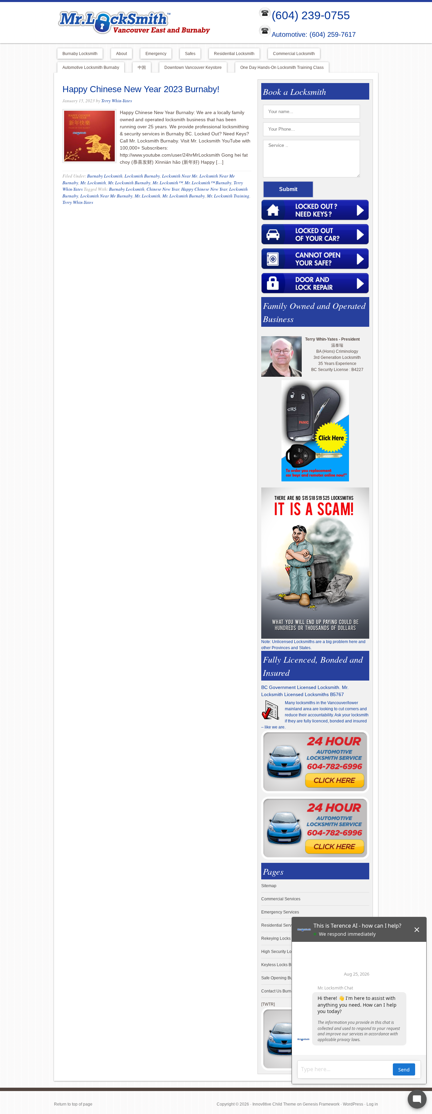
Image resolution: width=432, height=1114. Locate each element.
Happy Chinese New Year (204, 189)
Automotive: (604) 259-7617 (314, 34)
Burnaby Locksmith (80, 53)
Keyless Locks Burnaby (282, 964)
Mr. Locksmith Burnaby (129, 183)
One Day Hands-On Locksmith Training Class (282, 67)
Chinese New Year (162, 189)
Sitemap (268, 885)
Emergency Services (280, 912)
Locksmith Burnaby (142, 176)
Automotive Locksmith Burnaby (90, 67)
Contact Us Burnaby (279, 991)
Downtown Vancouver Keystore (193, 67)
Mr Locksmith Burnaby (150, 22)
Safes (190, 53)
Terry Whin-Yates (116, 101)
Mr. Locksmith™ (168, 183)
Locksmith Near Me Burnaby (106, 196)
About (121, 53)
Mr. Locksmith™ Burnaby (208, 183)
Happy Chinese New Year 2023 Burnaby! (140, 89)
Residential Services (280, 925)
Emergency (155, 53)
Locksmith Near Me (179, 176)
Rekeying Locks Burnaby (284, 938)
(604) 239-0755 (311, 15)
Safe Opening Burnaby (282, 978)
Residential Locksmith (234, 53)
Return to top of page (73, 1104)
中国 (142, 67)
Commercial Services (280, 899)
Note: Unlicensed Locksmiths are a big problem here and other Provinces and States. (313, 644)
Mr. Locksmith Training (228, 196)
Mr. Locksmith (93, 183)
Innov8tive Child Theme (274, 1104)
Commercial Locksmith (294, 53)
